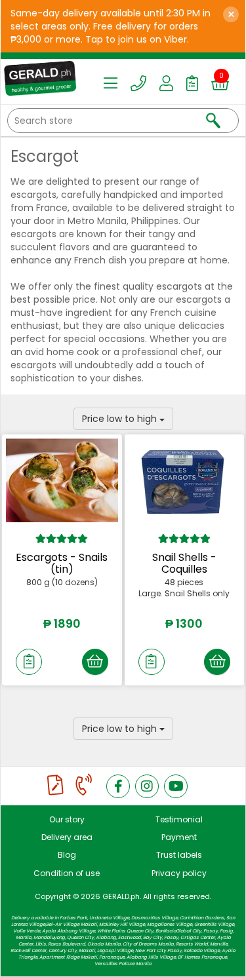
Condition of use (66, 873)
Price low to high (120, 418)
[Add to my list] (29, 662)
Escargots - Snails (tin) (62, 563)
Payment (179, 837)
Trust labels (179, 854)
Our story (67, 819)
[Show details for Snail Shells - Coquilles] (185, 480)
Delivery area (66, 837)
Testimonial (179, 819)
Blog (67, 854)
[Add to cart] (95, 662)
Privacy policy (179, 873)
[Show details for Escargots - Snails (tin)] (62, 480)
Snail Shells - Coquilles (184, 563)
